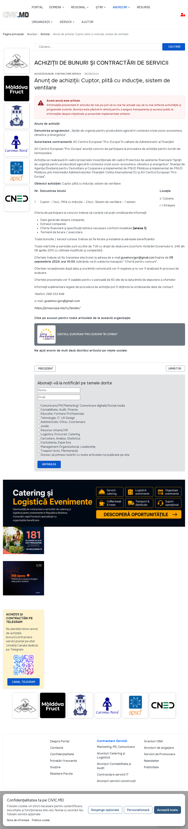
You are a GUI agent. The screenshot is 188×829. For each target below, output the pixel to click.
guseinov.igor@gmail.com (138, 257)
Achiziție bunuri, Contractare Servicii (57, 73)
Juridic (45, 426)
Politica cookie (41, 820)
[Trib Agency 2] (23, 578)
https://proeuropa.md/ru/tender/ (57, 308)
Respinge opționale (105, 810)
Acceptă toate (167, 810)
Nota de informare (18, 820)
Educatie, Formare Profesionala (62, 414)
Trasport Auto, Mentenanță (59, 451)
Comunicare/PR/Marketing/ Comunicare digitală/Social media (83, 406)
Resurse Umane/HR (54, 430)
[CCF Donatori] (23, 540)
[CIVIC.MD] (16, 14)
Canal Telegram (23, 682)
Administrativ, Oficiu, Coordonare (63, 422)
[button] (57, 7)
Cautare (174, 46)
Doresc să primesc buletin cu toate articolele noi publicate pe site (85, 455)
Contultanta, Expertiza (56, 442)
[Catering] (94, 503)
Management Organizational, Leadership (68, 447)
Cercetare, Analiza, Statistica (60, 438)
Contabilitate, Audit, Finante (59, 410)
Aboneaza (49, 464)
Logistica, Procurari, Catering (60, 434)
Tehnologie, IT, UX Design (58, 418)
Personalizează (138, 810)
